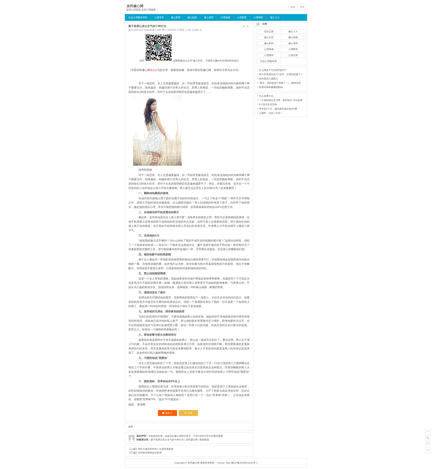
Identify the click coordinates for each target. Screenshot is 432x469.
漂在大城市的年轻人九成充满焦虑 (155, 449)
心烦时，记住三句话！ (271, 113)
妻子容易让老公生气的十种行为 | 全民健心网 (174, 439)
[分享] (427, 438)
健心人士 (275, 17)
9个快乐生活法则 (268, 104)
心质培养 (159, 17)
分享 (190, 413)
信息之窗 (269, 31)
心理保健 (225, 17)
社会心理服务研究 (137, 17)
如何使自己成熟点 (268, 78)
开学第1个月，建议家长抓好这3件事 (278, 108)
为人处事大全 (266, 96)
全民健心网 (135, 6)
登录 (302, 7)
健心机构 (192, 17)
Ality (228, 462)
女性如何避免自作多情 (149, 452)
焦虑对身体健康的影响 (271, 87)
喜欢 (168, 413)
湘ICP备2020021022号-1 (244, 462)
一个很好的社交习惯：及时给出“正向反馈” (281, 100)
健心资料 (208, 17)
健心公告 (269, 37)
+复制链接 (203, 439)
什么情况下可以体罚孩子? (272, 70)
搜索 (292, 7)
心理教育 (242, 17)
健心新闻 (175, 17)
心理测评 (258, 17)
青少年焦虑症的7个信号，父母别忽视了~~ (281, 74)
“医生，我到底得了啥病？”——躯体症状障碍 (282, 83)
